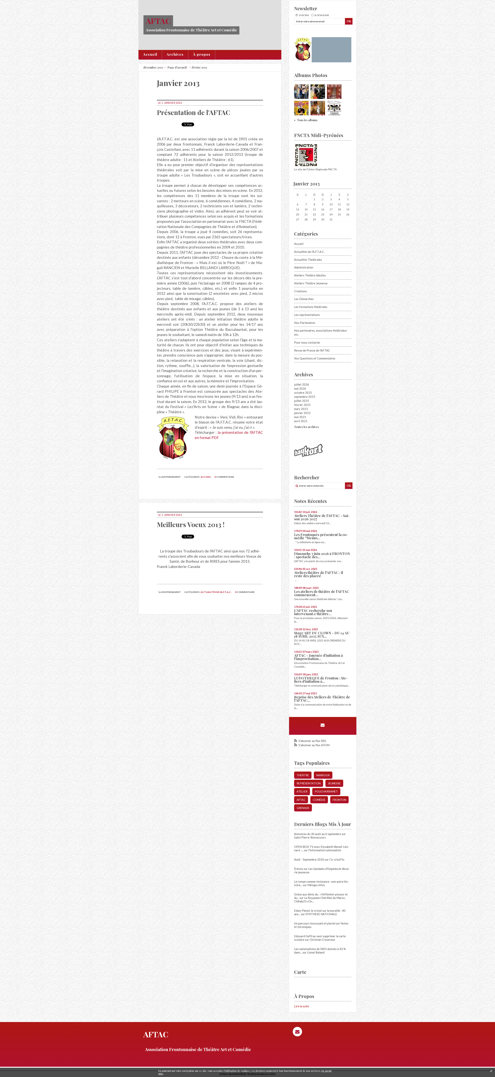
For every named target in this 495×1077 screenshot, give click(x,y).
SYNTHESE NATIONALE (321, 914)
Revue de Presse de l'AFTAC (312, 350)
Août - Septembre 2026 (309, 859)
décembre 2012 (153, 67)
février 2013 (199, 67)
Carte (300, 972)
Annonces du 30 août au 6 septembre (317, 834)
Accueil (150, 54)
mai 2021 (300, 417)
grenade (303, 807)
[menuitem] (150, 55)
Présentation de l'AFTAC (193, 112)
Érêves (298, 868)
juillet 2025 (301, 400)
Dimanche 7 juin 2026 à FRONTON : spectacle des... (322, 555)
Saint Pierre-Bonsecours (310, 837)
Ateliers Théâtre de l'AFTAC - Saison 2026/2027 (322, 517)
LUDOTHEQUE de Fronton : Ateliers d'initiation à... (321, 680)
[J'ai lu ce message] (491, 1070)
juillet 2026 (301, 384)
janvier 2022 (302, 413)
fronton (339, 799)
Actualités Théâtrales (308, 259)
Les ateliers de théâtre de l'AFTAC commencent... (321, 593)
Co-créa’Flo (336, 859)
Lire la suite (301, 1006)
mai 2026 (300, 388)
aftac (301, 799)
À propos (201, 54)
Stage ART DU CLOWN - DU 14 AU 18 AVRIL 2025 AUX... (321, 635)
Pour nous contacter (307, 342)
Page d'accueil (177, 67)
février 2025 (302, 404)
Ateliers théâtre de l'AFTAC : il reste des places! (318, 574)
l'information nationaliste (324, 850)
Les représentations (307, 314)
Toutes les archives (306, 427)
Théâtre (303, 775)
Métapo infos (316, 885)
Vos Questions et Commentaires (314, 358)
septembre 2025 (304, 396)
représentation (309, 783)
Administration (303, 267)
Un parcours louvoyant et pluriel (314, 923)
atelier (302, 791)
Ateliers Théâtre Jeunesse (311, 283)
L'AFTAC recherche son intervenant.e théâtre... (313, 612)
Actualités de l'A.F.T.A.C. (216, 592)
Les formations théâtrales (310, 307)
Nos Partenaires (304, 322)
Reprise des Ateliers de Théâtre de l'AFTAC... (322, 699)
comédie (319, 799)
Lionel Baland (315, 952)
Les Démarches (304, 299)
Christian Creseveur (322, 939)
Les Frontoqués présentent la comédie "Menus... (321, 536)
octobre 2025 (303, 392)
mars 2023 (301, 409)
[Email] (322, 725)
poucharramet (326, 791)
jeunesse (334, 783)
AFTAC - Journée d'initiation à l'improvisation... (318, 657)
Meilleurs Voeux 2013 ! (190, 524)
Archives (174, 54)
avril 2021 (300, 421)
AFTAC (158, 21)
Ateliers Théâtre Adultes (310, 275)
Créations (300, 291)
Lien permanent (170, 476)
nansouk (323, 775)
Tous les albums (307, 120)
